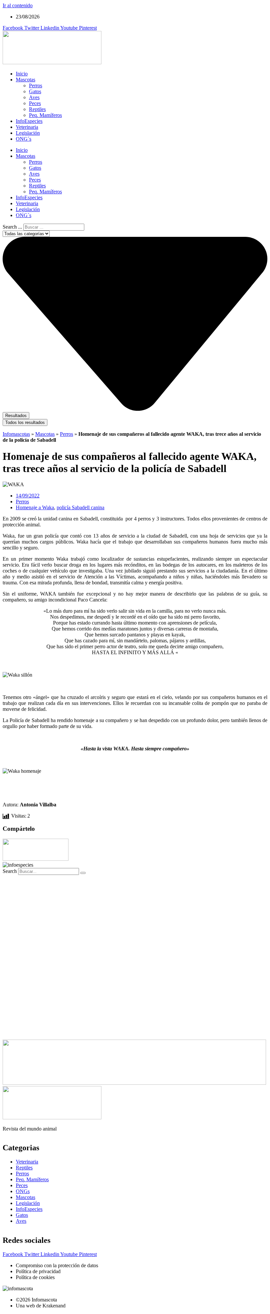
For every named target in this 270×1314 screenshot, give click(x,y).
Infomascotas (16, 434)
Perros (35, 85)
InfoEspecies (29, 121)
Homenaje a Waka (35, 507)
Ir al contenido (18, 5)
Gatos (35, 91)
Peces (35, 103)
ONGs (23, 1191)
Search (10, 871)
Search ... (12, 227)
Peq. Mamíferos (45, 115)
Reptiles (37, 109)
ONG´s (23, 139)
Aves (34, 97)
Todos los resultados (25, 422)
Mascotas (25, 79)
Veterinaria (27, 127)
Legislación (28, 133)
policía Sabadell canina (80, 507)
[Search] (83, 873)
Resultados (16, 415)
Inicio (22, 73)
